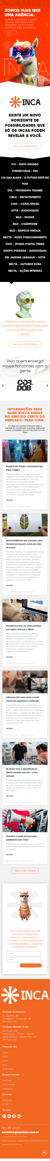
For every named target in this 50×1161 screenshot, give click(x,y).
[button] (2, 385)
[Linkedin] (14, 1116)
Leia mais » (10, 500)
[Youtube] (19, 1116)
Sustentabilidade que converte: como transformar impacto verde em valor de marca (24, 544)
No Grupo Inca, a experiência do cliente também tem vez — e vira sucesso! (22, 772)
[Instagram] (4, 1116)
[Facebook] (9, 1116)
